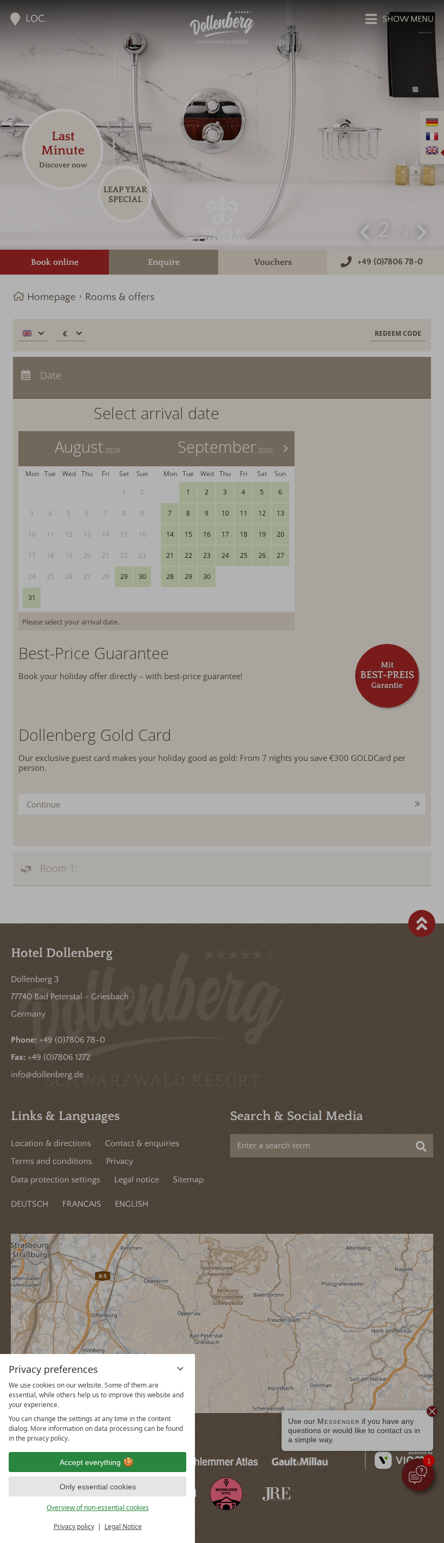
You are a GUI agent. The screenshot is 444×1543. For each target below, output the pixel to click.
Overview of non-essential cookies (98, 1507)
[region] (97, 1412)
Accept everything (90, 1462)
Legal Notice (123, 1526)
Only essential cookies (98, 1486)
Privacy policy (74, 1526)
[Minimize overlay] (180, 1368)
